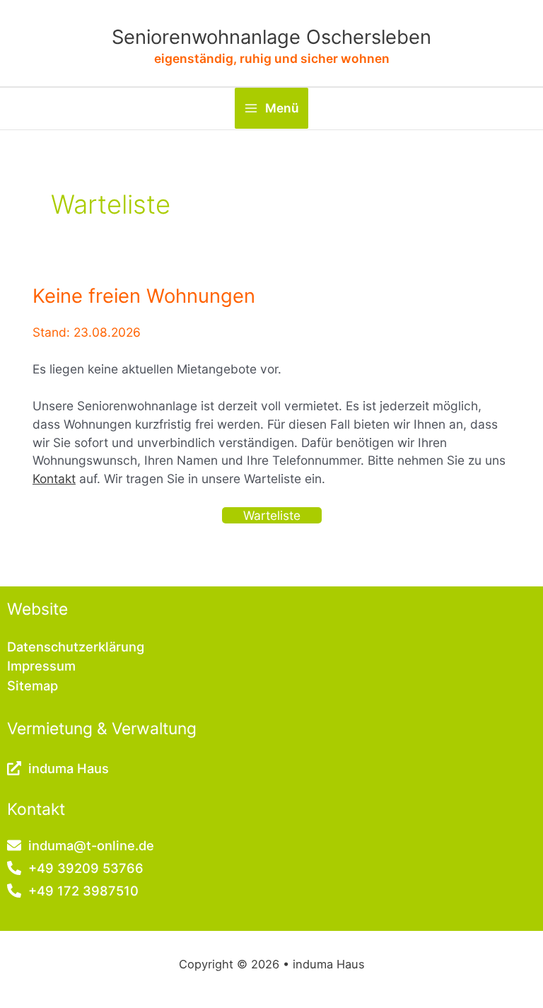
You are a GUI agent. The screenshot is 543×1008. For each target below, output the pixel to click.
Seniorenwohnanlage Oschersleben (271, 37)
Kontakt (54, 478)
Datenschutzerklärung (75, 646)
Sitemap (32, 685)
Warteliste (271, 515)
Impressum (41, 665)
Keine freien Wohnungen (144, 296)
